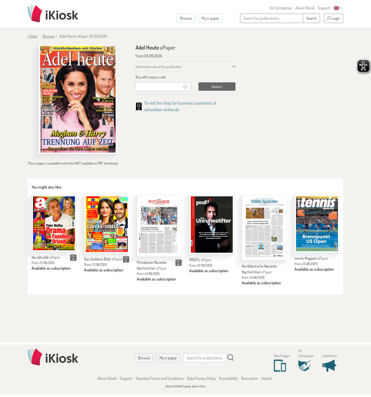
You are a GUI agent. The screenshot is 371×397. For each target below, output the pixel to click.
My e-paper (210, 18)
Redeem (216, 86)
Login (335, 18)
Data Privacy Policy (201, 378)
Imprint (267, 378)
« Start (33, 36)
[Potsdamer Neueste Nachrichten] (159, 226)
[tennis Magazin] (317, 224)
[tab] (186, 77)
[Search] (230, 357)
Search (311, 18)
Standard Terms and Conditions (160, 378)
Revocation (249, 378)
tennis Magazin (311, 258)
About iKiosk (304, 7)
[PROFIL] (211, 224)
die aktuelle (46, 257)
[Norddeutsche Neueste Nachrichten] (264, 228)
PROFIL (200, 259)
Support (324, 7)
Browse (186, 18)
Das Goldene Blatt (103, 259)
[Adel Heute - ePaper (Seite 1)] (78, 99)
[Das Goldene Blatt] (106, 224)
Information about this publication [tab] (159, 66)
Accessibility (228, 378)
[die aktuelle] (54, 223)
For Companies (281, 7)
